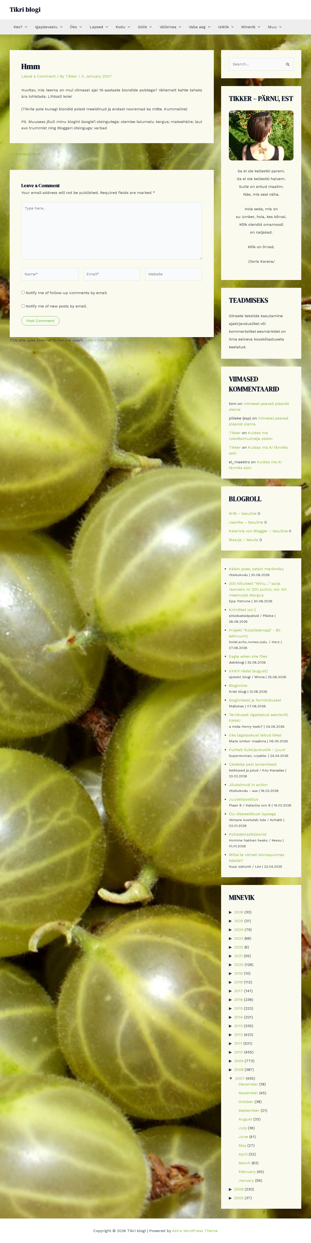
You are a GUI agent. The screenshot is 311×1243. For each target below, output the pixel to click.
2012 (238, 1034)
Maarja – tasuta (243, 539)
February (247, 1171)
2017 (238, 991)
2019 (238, 973)
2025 (238, 921)
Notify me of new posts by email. (56, 306)
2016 (238, 999)
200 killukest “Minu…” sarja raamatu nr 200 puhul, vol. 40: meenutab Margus (258, 589)
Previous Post (25, 154)
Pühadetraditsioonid (248, 834)
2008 (238, 1069)
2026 (238, 912)
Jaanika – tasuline (246, 522)
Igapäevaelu (46, 27)
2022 (238, 947)
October (246, 1101)
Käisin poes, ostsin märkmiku (256, 569)
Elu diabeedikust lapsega (252, 814)
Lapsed (96, 27)
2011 (238, 1043)
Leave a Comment (38, 76)
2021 (238, 956)
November (248, 1093)
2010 (238, 1052)
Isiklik (223, 27)
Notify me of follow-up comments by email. (67, 292)
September (249, 1110)
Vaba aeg (197, 27)
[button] (24, 27)
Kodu (120, 27)
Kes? (18, 27)
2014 (238, 1017)
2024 (238, 929)
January (246, 1180)
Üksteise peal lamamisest (253, 764)
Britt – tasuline (243, 513)
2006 (238, 1189)
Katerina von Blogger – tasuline (258, 531)
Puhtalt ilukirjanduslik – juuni (257, 749)
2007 (240, 1078)
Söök (142, 27)
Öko (73, 27)
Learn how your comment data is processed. (127, 340)
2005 (238, 1198)
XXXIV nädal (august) (248, 671)
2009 (238, 1061)
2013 (238, 1026)
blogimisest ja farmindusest (255, 700)
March (245, 1163)
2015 (238, 1008)
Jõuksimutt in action (248, 784)
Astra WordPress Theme (195, 1230)
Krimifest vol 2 (242, 609)
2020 (238, 964)
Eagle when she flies (248, 656)
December (248, 1084)
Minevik (248, 27)
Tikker (235, 432)
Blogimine (238, 685)
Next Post (201, 154)
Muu (272, 27)
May (242, 1145)
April (243, 1154)
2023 (238, 938)
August (245, 1119)
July (243, 1128)
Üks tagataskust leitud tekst (255, 735)
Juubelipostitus (243, 799)
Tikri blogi (25, 9)
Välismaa (168, 27)
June (243, 1136)
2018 (238, 982)
